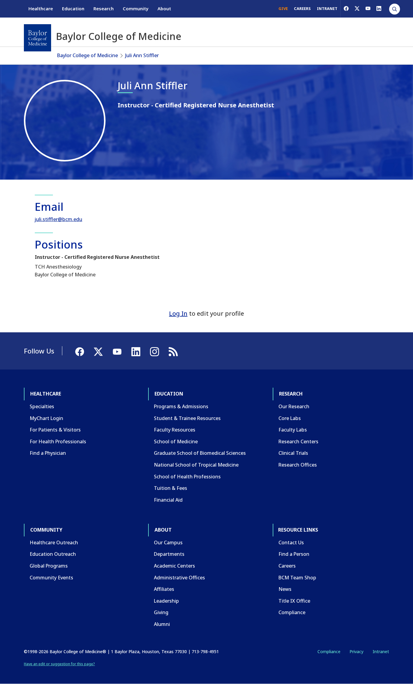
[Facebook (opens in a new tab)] (346, 8)
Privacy (356, 651)
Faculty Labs (292, 429)
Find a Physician (48, 453)
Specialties (42, 406)
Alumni (162, 624)
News (284, 589)
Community (135, 8)
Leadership (166, 601)
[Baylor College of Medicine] (37, 37)
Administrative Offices (179, 577)
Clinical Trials (293, 453)
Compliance (291, 612)
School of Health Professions (187, 476)
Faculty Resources (174, 429)
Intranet (380, 651)
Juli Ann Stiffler (142, 55)
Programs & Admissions (181, 406)
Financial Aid (168, 500)
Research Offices (297, 464)
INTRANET (327, 8)
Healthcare (40, 8)
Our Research (293, 406)
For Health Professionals (58, 441)
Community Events (51, 577)
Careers (287, 565)
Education (73, 8)
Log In (178, 313)
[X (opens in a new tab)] (357, 8)
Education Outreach (53, 554)
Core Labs (289, 418)
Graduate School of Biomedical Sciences (200, 453)
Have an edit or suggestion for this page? (59, 663)
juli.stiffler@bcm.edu (58, 219)
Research (103, 8)
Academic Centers (174, 565)
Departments (169, 554)
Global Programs (49, 565)
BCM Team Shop (297, 577)
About (164, 8)
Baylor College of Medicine (87, 55)
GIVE (283, 8)
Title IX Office (294, 601)
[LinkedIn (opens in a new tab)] (378, 8)
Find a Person (293, 554)
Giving (161, 612)
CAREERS (302, 8)
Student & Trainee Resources (187, 418)
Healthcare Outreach (54, 542)
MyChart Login (46, 418)
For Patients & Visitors (55, 429)
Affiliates (164, 589)
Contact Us (291, 542)
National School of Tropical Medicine (196, 464)
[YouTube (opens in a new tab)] (368, 8)
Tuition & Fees (170, 488)
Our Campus (168, 542)
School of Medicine (176, 441)
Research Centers (298, 441)
